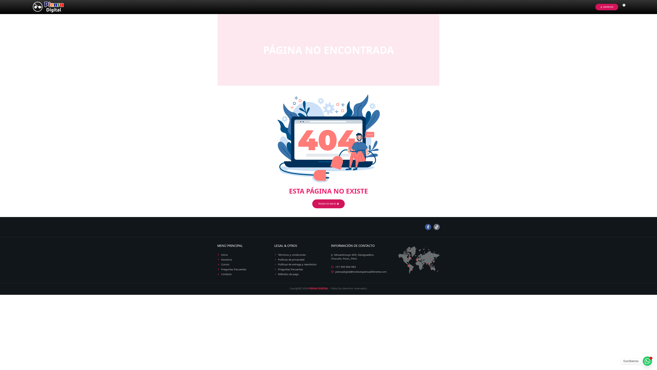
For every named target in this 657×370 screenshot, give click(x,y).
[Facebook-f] (428, 227)
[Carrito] (622, 7)
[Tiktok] (437, 227)
